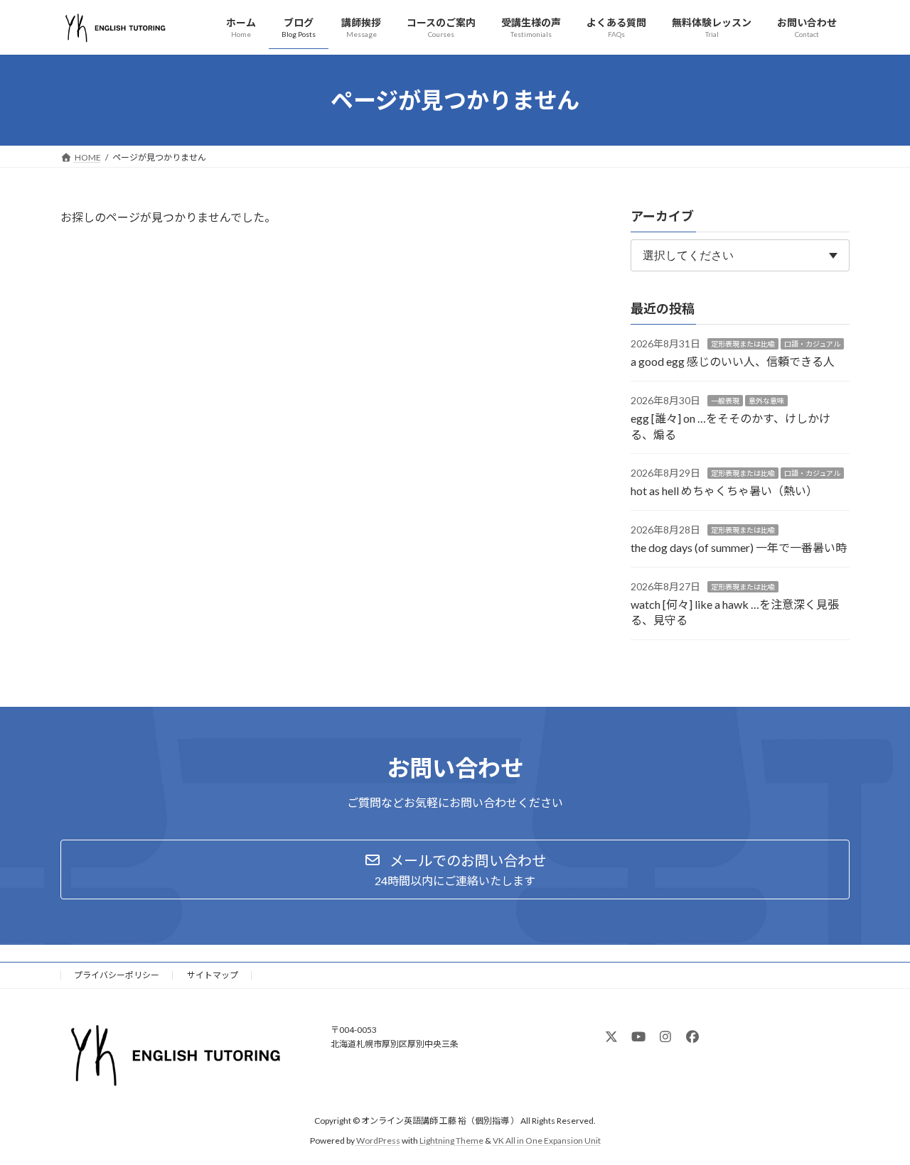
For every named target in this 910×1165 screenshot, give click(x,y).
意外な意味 (766, 400)
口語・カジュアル (812, 344)
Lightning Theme (451, 1140)
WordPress (378, 1140)
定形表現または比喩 (743, 344)
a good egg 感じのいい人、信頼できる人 (733, 362)
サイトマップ (212, 975)
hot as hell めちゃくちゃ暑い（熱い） (724, 491)
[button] (455, 869)
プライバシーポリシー (116, 975)
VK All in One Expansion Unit (547, 1140)
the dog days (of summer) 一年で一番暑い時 (739, 548)
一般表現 (725, 400)
